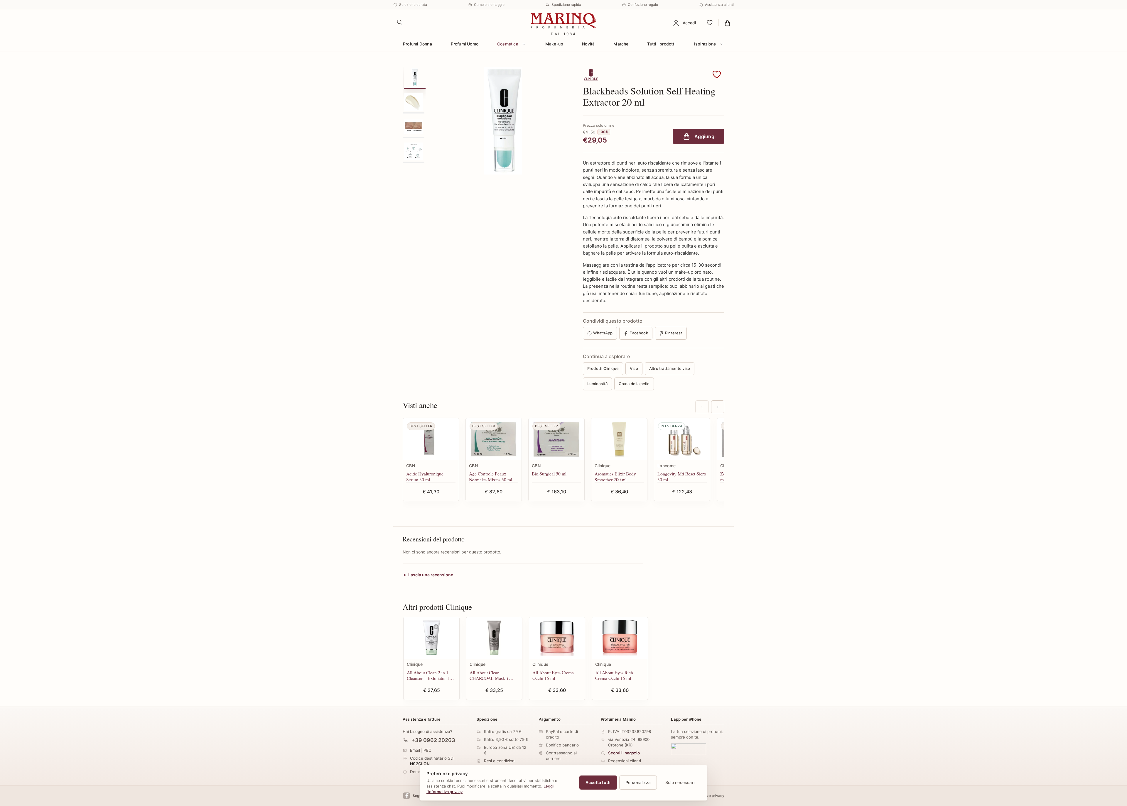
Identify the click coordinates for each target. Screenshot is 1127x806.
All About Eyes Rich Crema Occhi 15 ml (614, 675)
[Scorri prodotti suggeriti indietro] (701, 406)
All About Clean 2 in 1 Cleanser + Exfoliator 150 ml (430, 675)
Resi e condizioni (499, 760)
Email (415, 750)
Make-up (554, 43)
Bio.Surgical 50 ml (549, 473)
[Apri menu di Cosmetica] (524, 44)
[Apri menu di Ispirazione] (721, 44)
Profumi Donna (417, 43)
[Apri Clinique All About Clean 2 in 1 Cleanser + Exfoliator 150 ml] (431, 638)
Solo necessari (679, 782)
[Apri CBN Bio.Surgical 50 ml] (556, 439)
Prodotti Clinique (603, 368)
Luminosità (597, 383)
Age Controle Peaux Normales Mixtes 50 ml (490, 476)
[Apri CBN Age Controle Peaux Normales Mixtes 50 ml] (493, 439)
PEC (427, 750)
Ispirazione (705, 43)
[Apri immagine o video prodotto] (503, 121)
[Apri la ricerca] (399, 22)
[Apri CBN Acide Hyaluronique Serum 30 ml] (430, 439)
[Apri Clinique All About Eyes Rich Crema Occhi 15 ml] (620, 638)
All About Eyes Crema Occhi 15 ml (553, 675)
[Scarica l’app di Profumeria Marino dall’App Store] (688, 748)
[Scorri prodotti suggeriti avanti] (717, 406)
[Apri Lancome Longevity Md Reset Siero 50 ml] (682, 439)
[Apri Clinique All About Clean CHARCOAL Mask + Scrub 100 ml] (494, 638)
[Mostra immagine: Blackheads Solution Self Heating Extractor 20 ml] (415, 77)
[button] (716, 74)
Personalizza (638, 782)
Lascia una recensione (430, 574)
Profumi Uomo (465, 43)
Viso (634, 368)
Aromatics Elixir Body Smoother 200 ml (615, 476)
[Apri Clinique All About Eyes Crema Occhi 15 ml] (557, 638)
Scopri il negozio (624, 753)
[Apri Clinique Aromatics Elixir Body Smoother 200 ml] (619, 439)
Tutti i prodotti (661, 43)
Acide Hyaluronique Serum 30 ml (424, 476)
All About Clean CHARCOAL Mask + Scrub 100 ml (489, 675)
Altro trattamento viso (669, 368)
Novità (588, 43)
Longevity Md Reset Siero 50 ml (681, 476)
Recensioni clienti (624, 760)
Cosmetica (507, 43)
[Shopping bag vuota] (727, 23)
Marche (620, 43)
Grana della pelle (634, 383)
